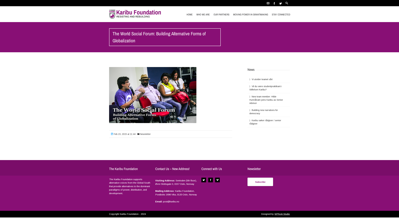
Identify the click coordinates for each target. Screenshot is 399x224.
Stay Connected (281, 14)
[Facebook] (274, 3)
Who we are (203, 14)
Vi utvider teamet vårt (262, 79)
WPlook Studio (282, 214)
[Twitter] (280, 3)
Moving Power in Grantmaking (250, 14)
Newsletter (145, 134)
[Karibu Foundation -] (136, 14)
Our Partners (221, 14)
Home (190, 14)
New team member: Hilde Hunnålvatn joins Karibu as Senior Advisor (266, 99)
